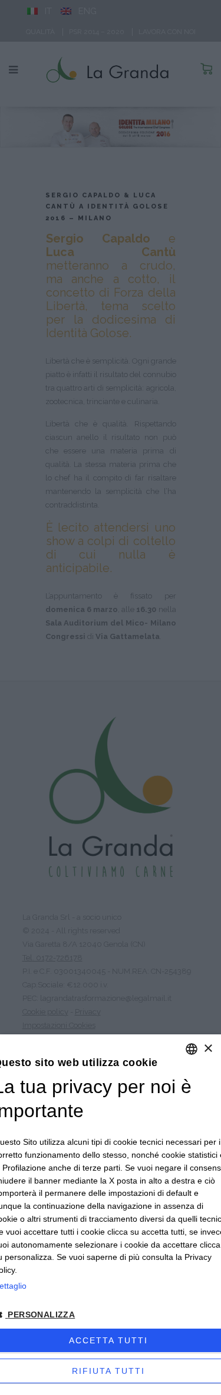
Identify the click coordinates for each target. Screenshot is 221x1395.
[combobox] (191, 1049)
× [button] (207, 1048)
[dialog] (110, 1214)
